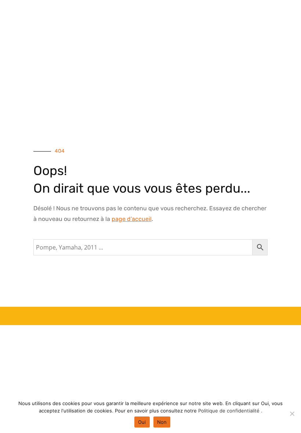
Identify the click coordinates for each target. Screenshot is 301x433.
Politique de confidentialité (229, 411)
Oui (142, 422)
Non (162, 422)
